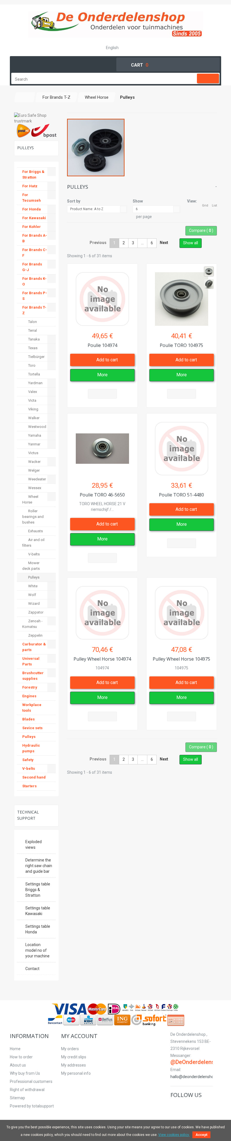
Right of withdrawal (27, 1089)
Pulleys (33, 577)
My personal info (76, 1073)
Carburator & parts (34, 647)
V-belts (33, 554)
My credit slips (73, 1057)
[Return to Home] (25, 97)
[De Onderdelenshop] (115, 24)
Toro (31, 365)
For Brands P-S (34, 296)
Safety (28, 760)
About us (18, 1065)
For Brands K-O (34, 281)
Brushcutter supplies (33, 676)
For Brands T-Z (34, 310)
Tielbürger (36, 357)
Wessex (34, 488)
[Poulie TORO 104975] (181, 296)
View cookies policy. (174, 1135)
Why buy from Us (25, 1073)
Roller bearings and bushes (33, 516)
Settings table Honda (37, 929)
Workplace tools (31, 708)
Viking (32, 409)
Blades (28, 719)
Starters (29, 786)
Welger (33, 470)
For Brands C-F (34, 253)
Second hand (34, 777)
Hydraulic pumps (31, 748)
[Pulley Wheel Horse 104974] (102, 610)
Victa (31, 400)
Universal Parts (30, 661)
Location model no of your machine (37, 950)
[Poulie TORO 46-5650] (102, 446)
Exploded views (33, 844)
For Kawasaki (34, 218)
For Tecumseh (31, 198)
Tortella (33, 374)
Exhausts (35, 531)
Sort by (73, 201)
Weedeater (36, 479)
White (32, 586)
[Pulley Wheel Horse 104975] (181, 610)
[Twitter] (181, 1106)
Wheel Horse (30, 499)
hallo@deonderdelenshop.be (195, 1076)
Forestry (29, 687)
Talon (32, 322)
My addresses (73, 1065)
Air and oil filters (33, 543)
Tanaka (33, 339)
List (214, 205)
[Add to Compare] (102, 394)
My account (79, 1036)
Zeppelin (35, 635)
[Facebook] (174, 1106)
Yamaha (34, 435)
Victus (32, 453)
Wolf (31, 595)
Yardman (35, 383)
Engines (29, 696)
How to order (21, 1057)
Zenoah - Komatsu (32, 624)
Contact (32, 968)
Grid (205, 205)
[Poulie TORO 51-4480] (181, 446)
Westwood (36, 427)
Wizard (33, 603)
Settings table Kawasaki (37, 911)
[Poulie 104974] (102, 296)
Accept (201, 1135)
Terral (32, 330)
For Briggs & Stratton (33, 174)
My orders (70, 1049)
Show (138, 201)
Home (15, 1049)
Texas (32, 348)
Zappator (35, 612)
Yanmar (33, 444)
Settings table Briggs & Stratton (37, 890)
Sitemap (17, 1098)
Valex (32, 392)
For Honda (31, 209)
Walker (33, 418)
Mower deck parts (31, 566)
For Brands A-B (34, 238)
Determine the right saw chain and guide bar (38, 866)
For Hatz (29, 186)
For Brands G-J (32, 267)
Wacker (34, 462)
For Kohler (31, 227)
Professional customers (31, 1081)
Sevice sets (32, 728)
